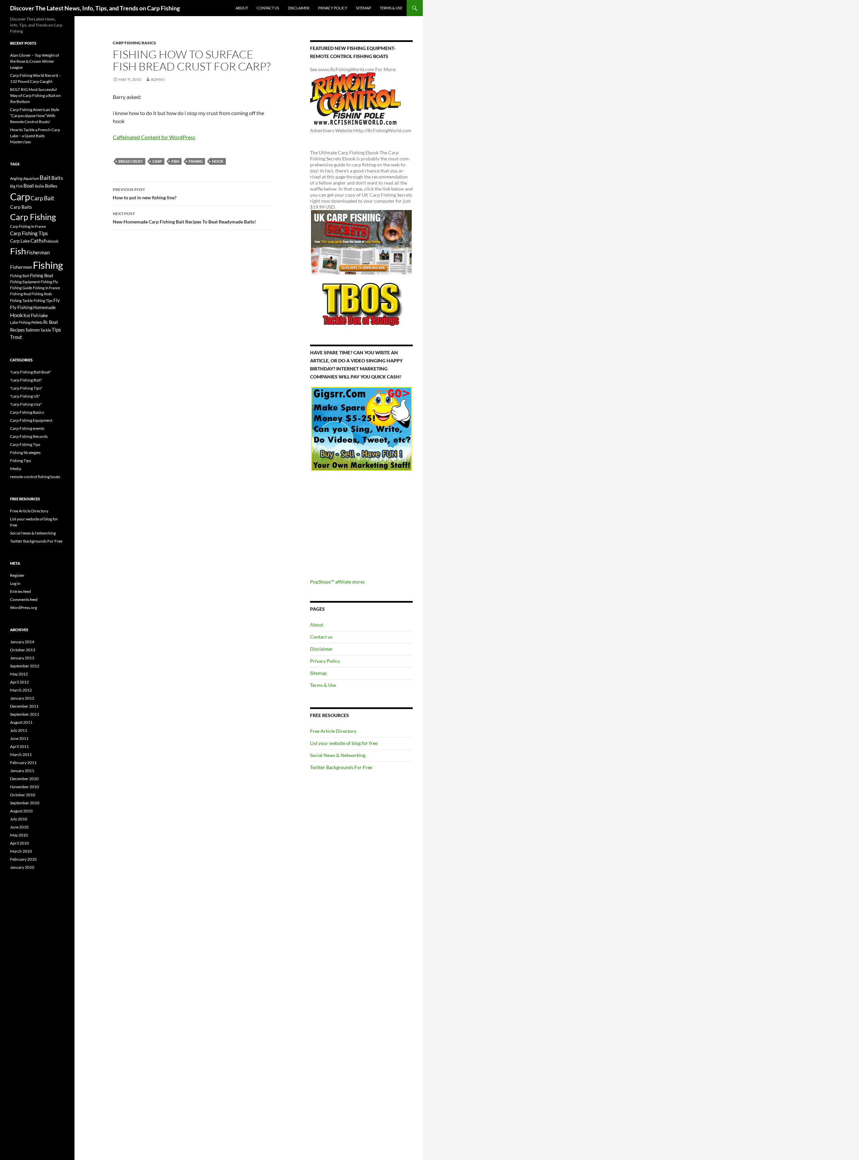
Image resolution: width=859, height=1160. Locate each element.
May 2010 (19, 835)
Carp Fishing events (27, 428)
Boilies (51, 186)
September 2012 (24, 665)
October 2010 (22, 794)
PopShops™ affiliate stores (337, 582)
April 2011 (19, 746)
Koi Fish (31, 315)
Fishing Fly (49, 282)
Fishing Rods (42, 294)
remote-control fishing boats (35, 476)
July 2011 (18, 730)
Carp (157, 161)
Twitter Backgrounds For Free (341, 767)
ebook (52, 241)
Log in (15, 583)
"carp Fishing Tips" (26, 388)
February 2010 (23, 859)
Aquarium (31, 178)
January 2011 (22, 770)
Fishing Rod (20, 293)
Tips (56, 329)
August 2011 (21, 722)
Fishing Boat (41, 275)
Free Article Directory (333, 731)
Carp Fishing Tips (29, 233)
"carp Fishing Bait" (26, 380)
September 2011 (24, 714)
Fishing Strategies (25, 452)
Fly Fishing (21, 307)
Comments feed (24, 599)
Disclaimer (298, 8)
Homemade (44, 307)
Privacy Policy (332, 8)
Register (17, 575)
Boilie (39, 186)
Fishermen (21, 267)
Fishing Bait (19, 275)
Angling (16, 178)
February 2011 (23, 762)
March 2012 (21, 690)
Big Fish (16, 186)
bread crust (130, 161)
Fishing (196, 161)
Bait (45, 177)
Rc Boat (50, 322)
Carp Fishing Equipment (31, 420)
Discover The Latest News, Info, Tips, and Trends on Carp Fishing (95, 8)
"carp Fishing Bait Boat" (30, 371)
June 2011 (19, 738)
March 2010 (21, 851)
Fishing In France (46, 288)
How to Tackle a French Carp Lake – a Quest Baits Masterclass (35, 135)
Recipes (17, 330)
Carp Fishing (33, 217)
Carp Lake (20, 241)
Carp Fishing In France (28, 226)
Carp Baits (21, 207)
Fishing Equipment (25, 282)
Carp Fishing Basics (134, 42)
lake (43, 315)
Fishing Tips (43, 300)
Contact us (268, 8)
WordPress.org (23, 607)
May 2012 (19, 673)
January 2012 (22, 698)
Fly (56, 300)
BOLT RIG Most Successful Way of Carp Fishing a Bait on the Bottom (35, 95)
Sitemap (363, 8)
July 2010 (18, 818)
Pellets (37, 322)
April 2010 (19, 843)
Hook (217, 161)
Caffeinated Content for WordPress (154, 137)
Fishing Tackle (21, 300)
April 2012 (19, 682)
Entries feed (20, 591)
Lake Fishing (20, 322)
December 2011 (24, 706)
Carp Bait (42, 198)
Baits (57, 178)
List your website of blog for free (343, 743)
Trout (16, 337)
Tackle (45, 330)
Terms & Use (391, 8)
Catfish (39, 241)
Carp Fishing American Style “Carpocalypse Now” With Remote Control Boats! (34, 115)
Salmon (33, 330)
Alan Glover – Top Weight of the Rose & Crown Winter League (34, 61)
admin (157, 79)
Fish (175, 161)
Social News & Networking (337, 755)
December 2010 (24, 778)
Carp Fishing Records (29, 436)
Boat (28, 186)
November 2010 (24, 786)
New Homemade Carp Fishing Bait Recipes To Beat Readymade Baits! (184, 217)
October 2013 (22, 649)
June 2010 (19, 826)
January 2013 (22, 657)
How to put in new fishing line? (144, 193)
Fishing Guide (21, 288)
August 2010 (21, 810)
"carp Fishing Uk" (25, 396)
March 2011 (21, 754)
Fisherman (38, 252)
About (242, 8)
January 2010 (22, 867)
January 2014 (22, 641)
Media (15, 468)
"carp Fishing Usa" (26, 404)
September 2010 (24, 802)
